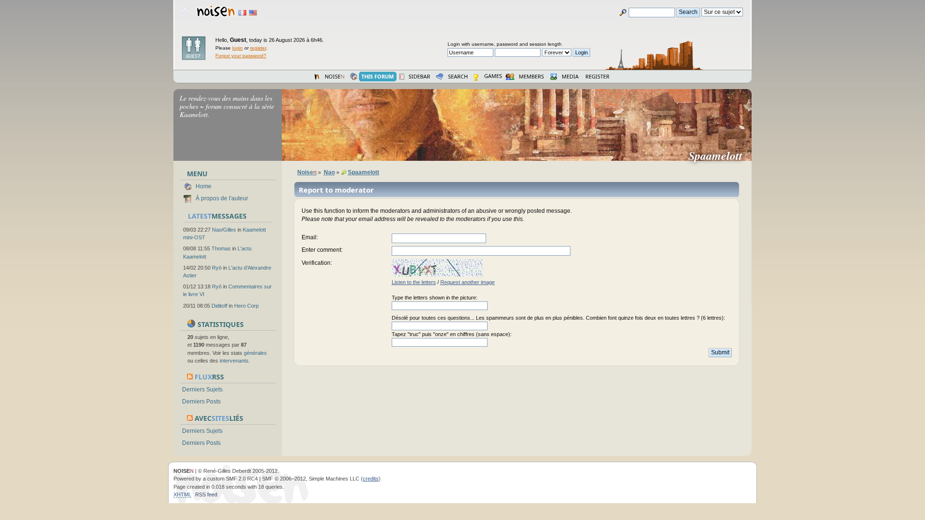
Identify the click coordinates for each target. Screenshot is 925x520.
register (258, 48)
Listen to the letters (414, 282)
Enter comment (321, 250)
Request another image (467, 282)
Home (203, 186)
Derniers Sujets (202, 389)
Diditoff (219, 306)
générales (255, 353)
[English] (253, 12)
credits (371, 478)
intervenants (234, 361)
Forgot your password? (240, 55)
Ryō (217, 268)
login (237, 48)
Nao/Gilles (224, 230)
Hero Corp (246, 306)
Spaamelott (719, 155)
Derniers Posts (201, 401)
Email (309, 237)
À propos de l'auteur (222, 198)
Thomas (221, 248)
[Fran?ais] (242, 12)
